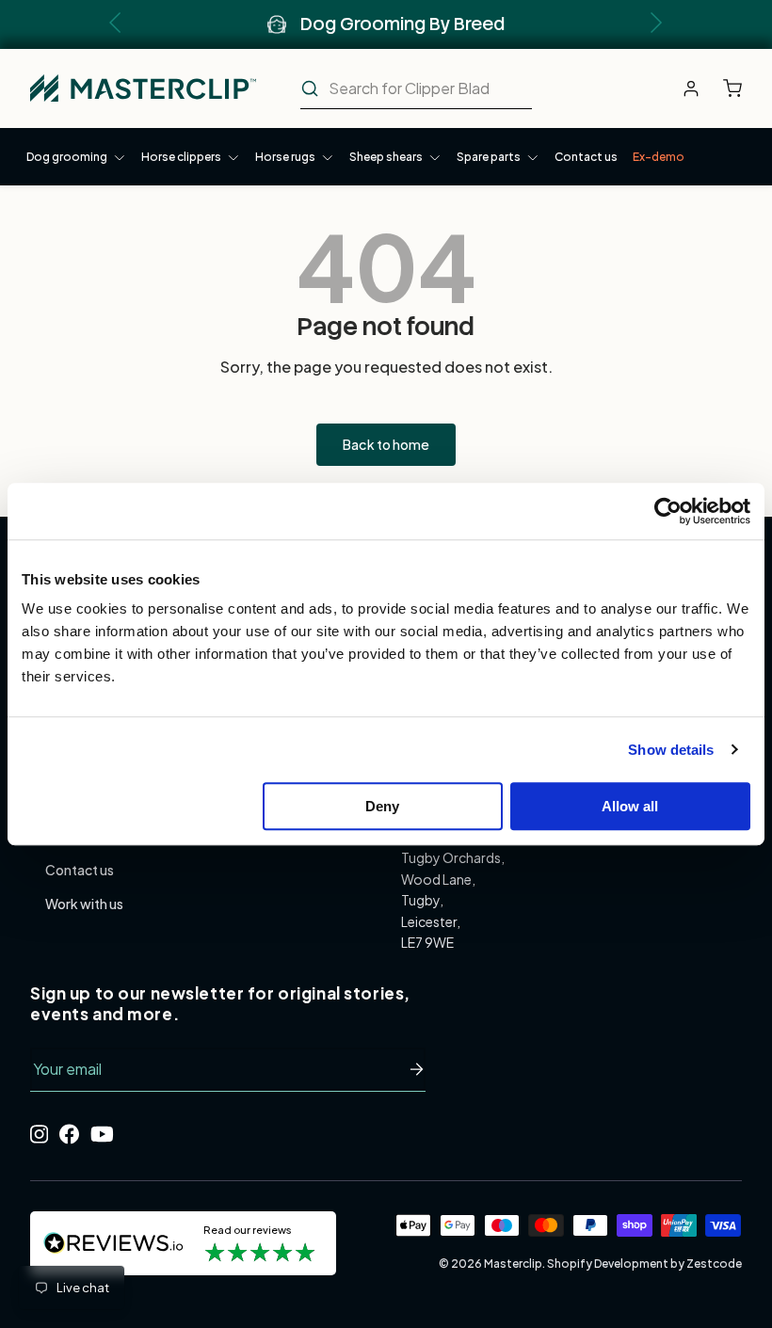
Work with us (84, 903)
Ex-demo (658, 157)
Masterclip (513, 1263)
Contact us (586, 157)
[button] (737, 88)
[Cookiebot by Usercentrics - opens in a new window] (668, 511)
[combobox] (416, 88)
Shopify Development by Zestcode (644, 1263)
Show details (671, 750)
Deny (382, 806)
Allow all (630, 806)
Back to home (386, 444)
